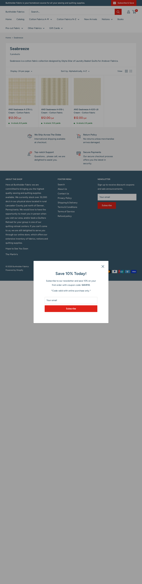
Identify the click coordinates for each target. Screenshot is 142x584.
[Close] (103, 266)
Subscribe (71, 308)
